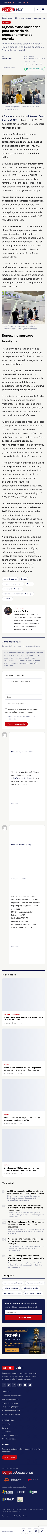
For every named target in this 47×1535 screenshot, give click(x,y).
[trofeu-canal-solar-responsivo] (23, 1340)
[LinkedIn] (29, 1531)
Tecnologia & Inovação (33, 1293)
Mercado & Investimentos (13, 1283)
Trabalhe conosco (9, 1439)
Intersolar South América (13, 589)
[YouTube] (19, 1385)
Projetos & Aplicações (30, 1288)
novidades (7, 599)
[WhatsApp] (23, 1531)
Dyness (8, 116)
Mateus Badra (7, 58)
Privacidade (6, 1432)
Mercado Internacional (35, 1283)
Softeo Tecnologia (20, 1516)
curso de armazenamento (13, 584)
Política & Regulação (11, 1288)
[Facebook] (4, 1385)
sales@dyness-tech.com (21, 778)
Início (4, 16)
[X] (36, 1531)
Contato (5, 1428)
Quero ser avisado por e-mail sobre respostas (21, 717)
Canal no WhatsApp (36, 69)
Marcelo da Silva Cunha (21, 845)
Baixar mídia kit (9, 1457)
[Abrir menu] (42, 9)
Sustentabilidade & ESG (12, 1293)
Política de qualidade (10, 1435)
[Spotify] (30, 1385)
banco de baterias (10, 579)
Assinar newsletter (24, 1318)
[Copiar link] (42, 1531)
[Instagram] (9, 1385)
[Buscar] (36, 9)
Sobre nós (6, 1424)
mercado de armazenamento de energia (18, 594)
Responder (15, 803)
